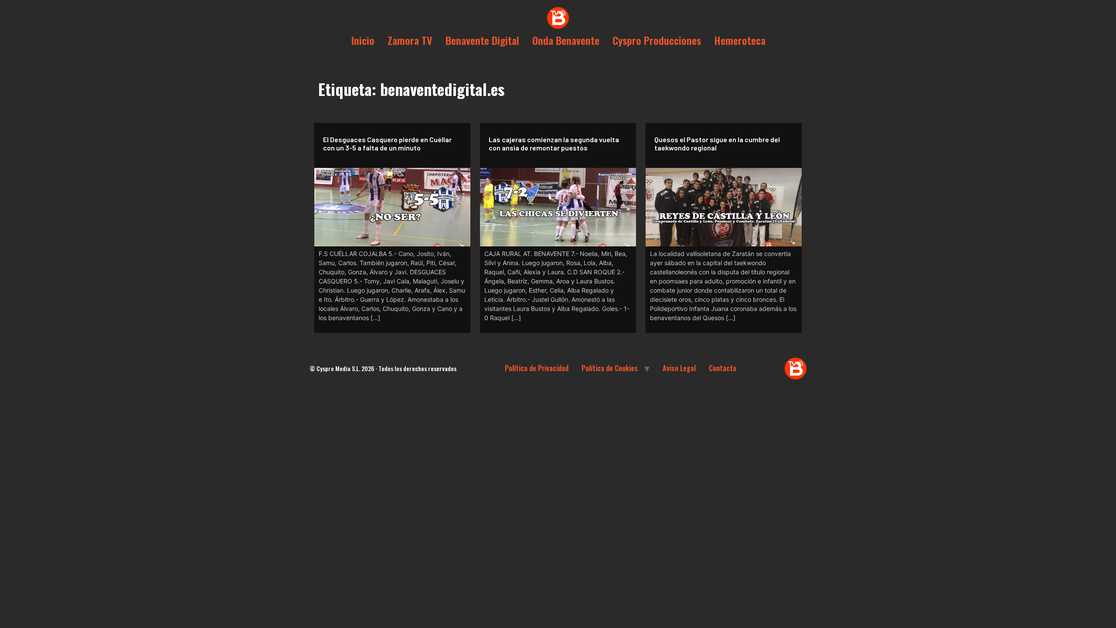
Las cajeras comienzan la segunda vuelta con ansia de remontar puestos (554, 143)
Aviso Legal (679, 368)
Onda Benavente (565, 40)
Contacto (722, 368)
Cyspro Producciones (656, 40)
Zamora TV (410, 40)
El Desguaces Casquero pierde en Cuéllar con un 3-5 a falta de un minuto (387, 143)
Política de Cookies (610, 368)
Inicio (362, 40)
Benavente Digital (482, 40)
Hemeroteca (740, 40)
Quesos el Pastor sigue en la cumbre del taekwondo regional (717, 143)
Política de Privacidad (536, 368)
